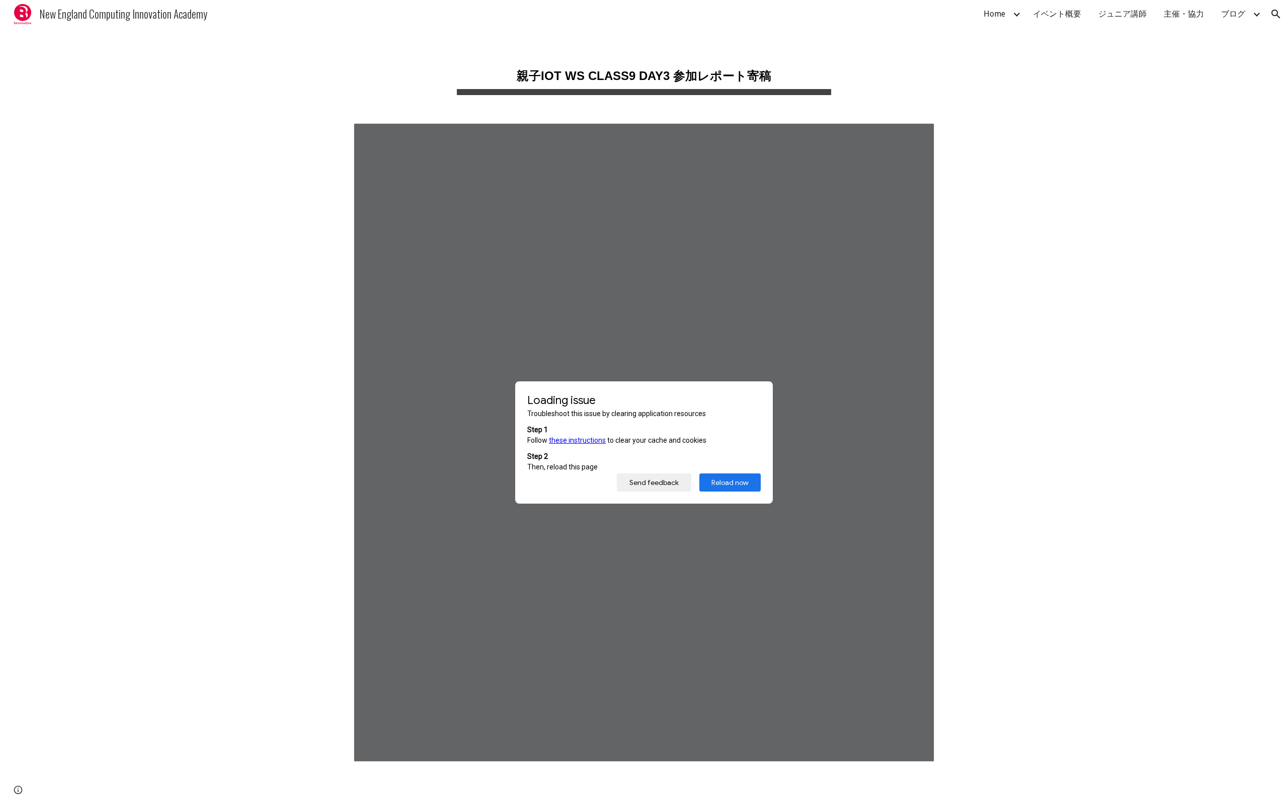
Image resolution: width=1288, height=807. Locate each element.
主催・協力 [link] (1184, 14)
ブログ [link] (1233, 14)
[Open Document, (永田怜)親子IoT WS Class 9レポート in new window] (915, 136)
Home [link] (994, 14)
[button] (1276, 14)
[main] (644, 70)
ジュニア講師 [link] (1122, 14)
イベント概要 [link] (1057, 14)
